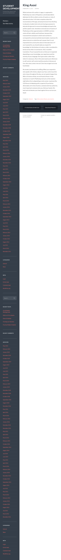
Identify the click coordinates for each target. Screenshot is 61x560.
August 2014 (6, 185)
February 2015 (6, 175)
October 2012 (6, 238)
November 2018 (7, 128)
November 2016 (7, 140)
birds (38, 99)
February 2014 (6, 204)
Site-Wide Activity (8, 23)
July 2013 (5, 223)
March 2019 (6, 115)
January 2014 (6, 207)
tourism (52, 99)
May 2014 (5, 194)
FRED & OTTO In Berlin (8, 50)
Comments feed (7, 285)
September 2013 (7, 216)
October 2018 (6, 131)
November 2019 (7, 90)
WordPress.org (6, 288)
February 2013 (6, 232)
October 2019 (6, 93)
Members (5, 21)
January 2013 (6, 235)
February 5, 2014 (28, 8)
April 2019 (5, 112)
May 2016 (5, 143)
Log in (4, 279)
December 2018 (7, 124)
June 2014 (5, 191)
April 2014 (5, 197)
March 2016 (6, 150)
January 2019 (6, 121)
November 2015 (7, 162)
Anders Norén (50, 115)
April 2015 (5, 169)
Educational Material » (50, 107)
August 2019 (6, 99)
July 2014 (5, 188)
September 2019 (7, 96)
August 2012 (6, 242)
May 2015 (5, 166)
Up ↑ (42, 117)
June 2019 (5, 105)
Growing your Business (8, 56)
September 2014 (7, 181)
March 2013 (6, 229)
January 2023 (6, 86)
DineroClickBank (7, 53)
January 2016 (6, 156)
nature (41, 99)
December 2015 (7, 159)
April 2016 (5, 147)
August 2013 (6, 219)
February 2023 (6, 83)
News (4, 266)
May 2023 (5, 80)
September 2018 (7, 134)
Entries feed (6, 282)
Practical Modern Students (9, 59)
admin (37, 8)
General (5, 263)
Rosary (45, 99)
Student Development (11, 7)
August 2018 (6, 137)
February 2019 (6, 118)
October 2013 (6, 213)
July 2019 (5, 102)
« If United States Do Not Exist (31, 107)
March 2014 (6, 200)
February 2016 (6, 153)
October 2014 (6, 178)
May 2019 (5, 109)
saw (49, 99)
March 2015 (6, 172)
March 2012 (6, 248)
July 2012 (5, 245)
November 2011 (7, 251)
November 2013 (7, 210)
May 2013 (5, 226)
